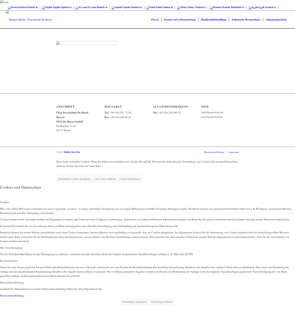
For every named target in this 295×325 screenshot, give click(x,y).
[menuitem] (155, 19)
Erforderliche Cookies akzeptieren (74, 178)
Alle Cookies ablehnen (105, 178)
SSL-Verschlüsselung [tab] (11, 247)
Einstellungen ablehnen (162, 301)
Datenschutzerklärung (12, 295)
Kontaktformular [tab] (9, 261)
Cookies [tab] (4, 202)
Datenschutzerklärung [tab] (12, 282)
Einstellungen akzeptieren (135, 301)
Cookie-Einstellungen (130, 178)
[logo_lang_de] (29, 19)
